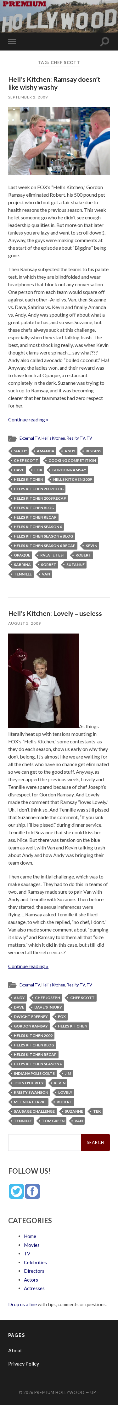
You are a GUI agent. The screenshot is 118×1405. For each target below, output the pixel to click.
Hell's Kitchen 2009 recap (40, 498)
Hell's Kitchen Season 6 (38, 526)
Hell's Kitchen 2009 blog (39, 488)
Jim (68, 1073)
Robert (83, 555)
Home (30, 1236)
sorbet (48, 564)
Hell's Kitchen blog (34, 507)
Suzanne (75, 564)
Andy (70, 451)
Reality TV (76, 438)
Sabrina (22, 564)
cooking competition (72, 460)
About (15, 1350)
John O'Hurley (29, 1083)
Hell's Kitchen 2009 (72, 479)
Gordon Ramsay (69, 469)
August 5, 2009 (24, 623)
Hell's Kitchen (53, 438)
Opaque (22, 555)
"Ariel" (20, 451)
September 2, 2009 (28, 97)
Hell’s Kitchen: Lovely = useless (55, 613)
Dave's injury (48, 1007)
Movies (32, 1245)
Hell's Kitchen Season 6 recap (45, 545)
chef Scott (26, 460)
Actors (31, 1280)
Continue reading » (28, 419)
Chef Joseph (47, 997)
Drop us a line (22, 1304)
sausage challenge (34, 1111)
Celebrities (35, 1262)
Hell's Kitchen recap (35, 517)
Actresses (34, 1288)
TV (89, 438)
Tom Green (53, 1120)
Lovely (65, 1092)
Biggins (93, 451)
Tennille (23, 574)
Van (46, 574)
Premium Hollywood (59, 1392)
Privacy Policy (23, 1363)
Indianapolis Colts (34, 1073)
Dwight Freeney (31, 1016)
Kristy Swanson (31, 1092)
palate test (52, 555)
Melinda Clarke (30, 1101)
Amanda (45, 451)
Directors (34, 1271)
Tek (97, 1111)
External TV (30, 438)
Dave (19, 469)
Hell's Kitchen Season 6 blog (43, 536)
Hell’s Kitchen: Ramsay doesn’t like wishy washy (54, 83)
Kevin (91, 545)
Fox (38, 469)
